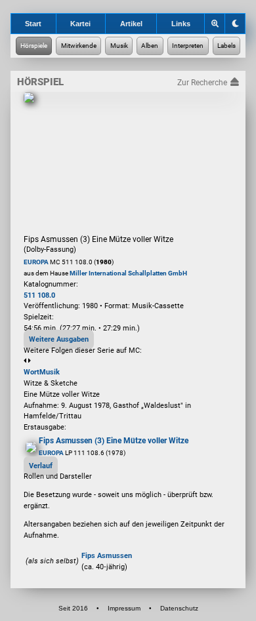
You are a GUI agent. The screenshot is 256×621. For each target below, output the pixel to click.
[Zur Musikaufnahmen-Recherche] (119, 46)
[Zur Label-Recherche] (227, 46)
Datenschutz (179, 608)
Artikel (131, 24)
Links (180, 24)
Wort (31, 372)
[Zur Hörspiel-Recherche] (34, 46)
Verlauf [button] (41, 466)
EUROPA (36, 262)
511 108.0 (39, 295)
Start (33, 24)
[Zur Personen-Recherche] (78, 46)
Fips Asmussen (106, 555)
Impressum (124, 608)
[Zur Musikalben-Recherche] (150, 46)
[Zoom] (215, 23)
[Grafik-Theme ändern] (235, 23)
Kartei (80, 24)
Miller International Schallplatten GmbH (128, 273)
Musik (49, 372)
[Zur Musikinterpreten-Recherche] (188, 46)
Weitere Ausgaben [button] (59, 339)
